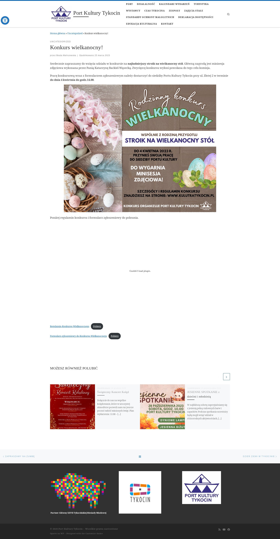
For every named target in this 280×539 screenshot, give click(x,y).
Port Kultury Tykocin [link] (70, 528)
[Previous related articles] (219, 376)
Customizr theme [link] (94, 533)
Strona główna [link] (57, 33)
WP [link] (62, 533)
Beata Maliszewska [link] (66, 55)
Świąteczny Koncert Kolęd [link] (113, 392)
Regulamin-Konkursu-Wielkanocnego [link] (69, 326)
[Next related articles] (226, 376)
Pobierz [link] (97, 326)
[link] (5, 20)
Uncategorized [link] (74, 33)
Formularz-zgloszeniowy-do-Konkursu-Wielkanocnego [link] (78, 336)
